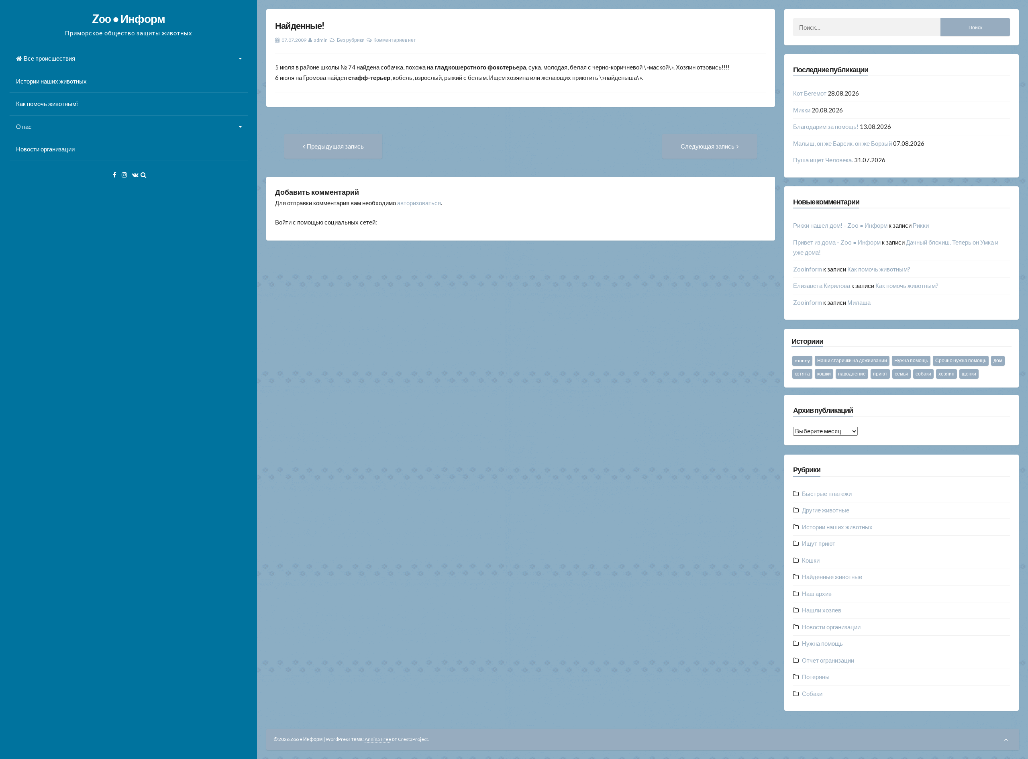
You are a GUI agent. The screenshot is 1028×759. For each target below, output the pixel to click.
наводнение (852, 374)
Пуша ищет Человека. (823, 159)
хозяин (946, 374)
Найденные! (299, 25)
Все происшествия (49, 58)
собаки (923, 374)
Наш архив (817, 593)
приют (880, 374)
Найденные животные (832, 576)
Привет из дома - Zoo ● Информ (837, 242)
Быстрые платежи (827, 493)
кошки (824, 374)
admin (321, 40)
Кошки (811, 560)
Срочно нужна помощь (960, 360)
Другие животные (825, 510)
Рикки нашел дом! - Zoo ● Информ (840, 225)
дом (997, 360)
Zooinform (807, 269)
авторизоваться (419, 202)
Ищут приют (818, 543)
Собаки (812, 693)
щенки (969, 374)
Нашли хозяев (821, 610)
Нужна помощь (911, 360)
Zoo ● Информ (128, 18)
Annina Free (378, 739)
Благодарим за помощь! (826, 126)
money (802, 360)
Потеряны (816, 676)
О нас (24, 126)
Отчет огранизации (828, 660)
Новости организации (45, 149)
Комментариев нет (394, 40)
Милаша (859, 302)
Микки (801, 110)
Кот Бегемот (809, 93)
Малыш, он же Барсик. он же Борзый (842, 143)
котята (802, 374)
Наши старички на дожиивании (852, 360)
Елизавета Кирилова (821, 285)
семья (901, 374)
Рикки (921, 225)
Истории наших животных (51, 81)
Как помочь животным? (47, 103)
